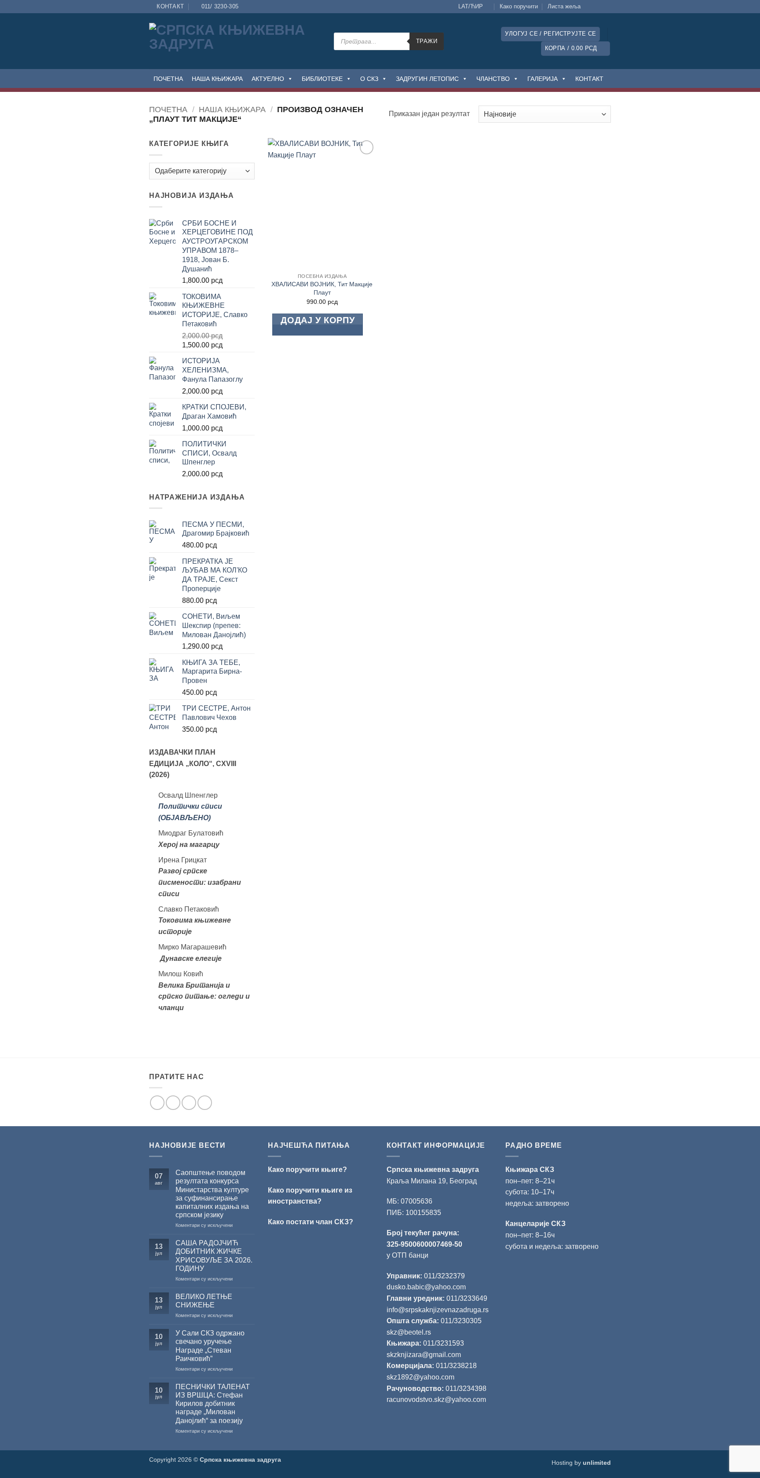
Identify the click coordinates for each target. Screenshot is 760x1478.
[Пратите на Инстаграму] (598, 7)
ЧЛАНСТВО (493, 78)
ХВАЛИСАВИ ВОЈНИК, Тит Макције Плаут (322, 288)
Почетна (168, 109)
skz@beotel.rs (409, 1332)
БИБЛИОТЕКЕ (322, 78)
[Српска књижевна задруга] (235, 41)
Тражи (426, 41)
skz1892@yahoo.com (420, 1377)
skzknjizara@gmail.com (424, 1354)
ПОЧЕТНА (168, 78)
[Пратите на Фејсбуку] (589, 7)
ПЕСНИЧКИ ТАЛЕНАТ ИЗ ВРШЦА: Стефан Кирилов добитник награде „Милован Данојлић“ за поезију (212, 1403)
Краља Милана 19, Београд (432, 1181)
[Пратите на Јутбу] (606, 7)
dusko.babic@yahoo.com (426, 1287)
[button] (550, 34)
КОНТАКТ (589, 78)
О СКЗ (369, 78)
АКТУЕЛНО (268, 78)
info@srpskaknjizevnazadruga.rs (438, 1310)
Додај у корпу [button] (317, 320)
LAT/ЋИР (470, 6)
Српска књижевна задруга (433, 1169)
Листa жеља (564, 6)
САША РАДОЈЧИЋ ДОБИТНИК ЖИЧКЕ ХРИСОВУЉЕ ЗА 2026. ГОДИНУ (213, 1255)
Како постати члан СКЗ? (310, 1222)
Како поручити (519, 6)
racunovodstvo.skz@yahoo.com (436, 1399)
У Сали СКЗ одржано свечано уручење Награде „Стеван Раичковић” (210, 1345)
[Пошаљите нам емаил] (189, 1102)
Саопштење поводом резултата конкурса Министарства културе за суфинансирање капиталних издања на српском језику (212, 1194)
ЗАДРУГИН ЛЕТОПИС (427, 78)
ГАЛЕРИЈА (542, 78)
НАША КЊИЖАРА (217, 78)
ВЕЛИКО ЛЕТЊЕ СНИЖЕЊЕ (203, 1301)
